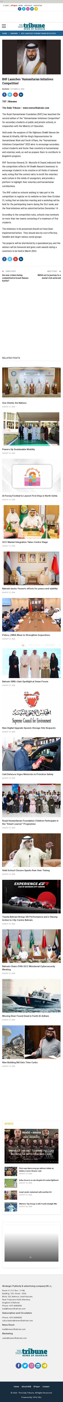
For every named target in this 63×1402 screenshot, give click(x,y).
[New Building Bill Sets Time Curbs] (31, 1042)
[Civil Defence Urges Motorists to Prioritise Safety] (31, 754)
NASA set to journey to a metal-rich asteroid (49, 276)
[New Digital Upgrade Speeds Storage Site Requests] (31, 708)
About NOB (26, 1387)
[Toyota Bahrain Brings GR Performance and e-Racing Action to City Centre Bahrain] (31, 896)
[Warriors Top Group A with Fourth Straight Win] (11, 1207)
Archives (28, 5)
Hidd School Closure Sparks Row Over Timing (26, 870)
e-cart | (6, 5)
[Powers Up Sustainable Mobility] (31, 429)
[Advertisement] (31, 316)
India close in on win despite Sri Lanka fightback (38, 1180)
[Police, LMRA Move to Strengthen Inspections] (31, 615)
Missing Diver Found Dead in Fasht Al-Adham (25, 1016)
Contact (45, 1387)
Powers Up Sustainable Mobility (18, 449)
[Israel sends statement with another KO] (11, 1195)
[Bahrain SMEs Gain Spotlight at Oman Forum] (31, 661)
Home (20, 5)
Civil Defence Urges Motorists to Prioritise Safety (27, 774)
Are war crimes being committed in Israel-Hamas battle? (15, 278)
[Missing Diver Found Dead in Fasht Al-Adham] (31, 996)
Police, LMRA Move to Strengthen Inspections (26, 635)
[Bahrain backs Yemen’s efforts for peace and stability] (31, 568)
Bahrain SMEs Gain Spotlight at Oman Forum (25, 681)
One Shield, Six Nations (14, 403)
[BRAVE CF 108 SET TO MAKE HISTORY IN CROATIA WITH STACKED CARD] (31, 1146)
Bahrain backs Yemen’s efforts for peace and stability (30, 588)
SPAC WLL (37, 1397)
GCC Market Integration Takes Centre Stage (25, 542)
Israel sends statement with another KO (35, 1192)
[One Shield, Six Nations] (31, 382)
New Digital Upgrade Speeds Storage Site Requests (29, 728)
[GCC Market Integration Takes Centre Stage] (31, 522)
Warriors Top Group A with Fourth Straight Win (38, 1204)
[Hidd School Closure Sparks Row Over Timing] (31, 850)
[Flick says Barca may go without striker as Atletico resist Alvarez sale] (11, 1171)
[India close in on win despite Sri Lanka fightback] (11, 1183)
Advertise (38, 5)
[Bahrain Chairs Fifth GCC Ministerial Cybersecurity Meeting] (31, 946)
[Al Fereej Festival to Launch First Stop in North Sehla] (31, 475)
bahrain (5, 89)
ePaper (14, 5)
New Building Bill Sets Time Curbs (20, 1062)
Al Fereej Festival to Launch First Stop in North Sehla (29, 496)
